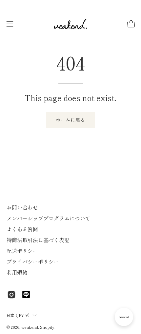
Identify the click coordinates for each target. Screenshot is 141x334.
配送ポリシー (22, 251)
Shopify (47, 327)
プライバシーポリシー (33, 261)
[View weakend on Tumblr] (26, 294)
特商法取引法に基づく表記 (38, 240)
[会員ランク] (124, 317)
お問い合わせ (22, 207)
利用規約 (17, 272)
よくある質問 (22, 229)
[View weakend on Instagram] (11, 295)
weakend (29, 327)
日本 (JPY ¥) (18, 315)
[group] (70, 7)
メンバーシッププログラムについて (49, 218)
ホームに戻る (70, 119)
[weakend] (70, 24)
